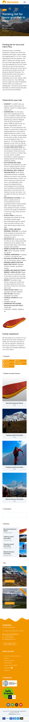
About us (6, 658)
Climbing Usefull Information (14, 467)
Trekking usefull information (14, 435)
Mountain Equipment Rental (14, 403)
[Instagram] (16, 704)
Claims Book (7, 668)
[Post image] (14, 389)
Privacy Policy (7, 663)
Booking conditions (9, 660)
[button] (8, 360)
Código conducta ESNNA (10, 665)
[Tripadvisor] (12, 704)
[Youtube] (20, 704)
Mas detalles (9, 581)
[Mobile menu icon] (25, 2)
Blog (4, 9)
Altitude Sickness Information (15, 499)
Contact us (7, 670)
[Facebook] (8, 704)
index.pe (18, 714)
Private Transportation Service (12, 656)
